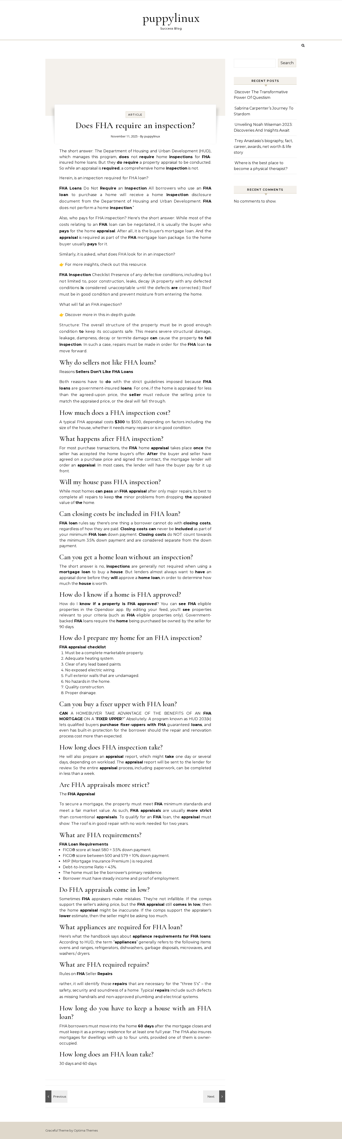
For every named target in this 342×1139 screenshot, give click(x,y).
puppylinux (171, 17)
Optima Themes (86, 1130)
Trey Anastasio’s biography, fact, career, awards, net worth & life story (263, 146)
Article (135, 114)
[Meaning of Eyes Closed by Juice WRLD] (55, 1096)
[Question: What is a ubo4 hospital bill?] (214, 1096)
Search (287, 63)
